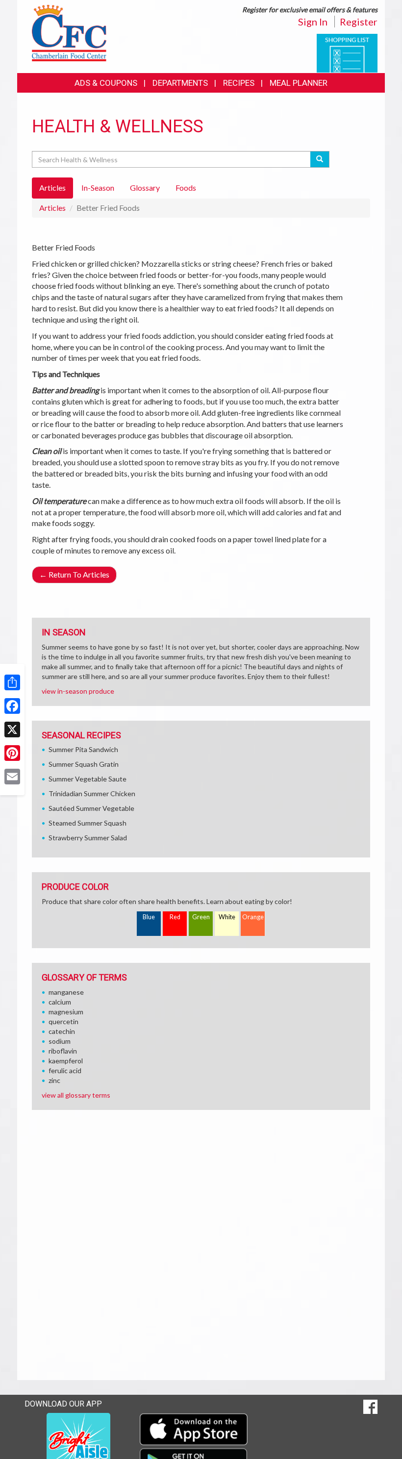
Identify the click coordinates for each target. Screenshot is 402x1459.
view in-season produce (78, 691)
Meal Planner (298, 83)
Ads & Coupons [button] (106, 83)
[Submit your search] (319, 159)
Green (201, 917)
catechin (62, 1031)
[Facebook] (12, 706)
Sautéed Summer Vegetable (91, 808)
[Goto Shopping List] (347, 52)
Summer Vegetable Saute (87, 779)
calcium (60, 1002)
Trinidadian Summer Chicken (92, 793)
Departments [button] (180, 83)
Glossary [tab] (145, 187)
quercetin (63, 1021)
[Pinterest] (12, 753)
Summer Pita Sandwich (83, 749)
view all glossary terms (76, 1095)
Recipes (238, 83)
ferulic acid (65, 1070)
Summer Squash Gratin (84, 764)
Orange (253, 917)
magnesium (66, 1011)
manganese (66, 992)
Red (175, 917)
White (227, 917)
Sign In (312, 21)
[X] (12, 729)
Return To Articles (74, 574)
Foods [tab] (186, 187)
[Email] (12, 776)
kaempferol (66, 1061)
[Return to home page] (69, 32)
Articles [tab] (52, 187)
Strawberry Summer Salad (88, 837)
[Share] (12, 682)
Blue (149, 917)
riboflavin (63, 1051)
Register (358, 21)
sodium (60, 1041)
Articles (52, 207)
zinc (54, 1080)
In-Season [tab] (97, 187)
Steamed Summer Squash (87, 823)
